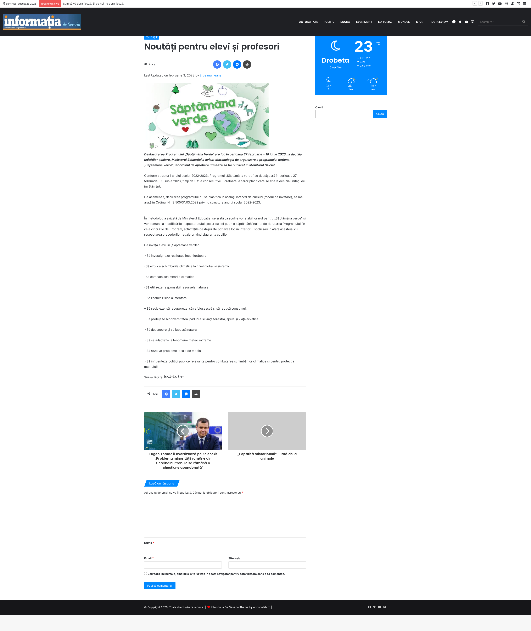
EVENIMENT (364, 21)
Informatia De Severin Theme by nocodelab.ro (240, 607)
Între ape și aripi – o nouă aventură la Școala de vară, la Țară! (103, 3)
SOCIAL (345, 21)
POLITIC (329, 21)
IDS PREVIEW (439, 21)
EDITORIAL (385, 21)
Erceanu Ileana (210, 75)
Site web (234, 558)
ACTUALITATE (308, 21)
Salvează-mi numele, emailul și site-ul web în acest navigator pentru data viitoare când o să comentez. (216, 573)
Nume (149, 542)
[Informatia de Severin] (42, 22)
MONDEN (404, 21)
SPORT (420, 21)
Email (149, 558)
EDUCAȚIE (151, 37)
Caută (319, 107)
